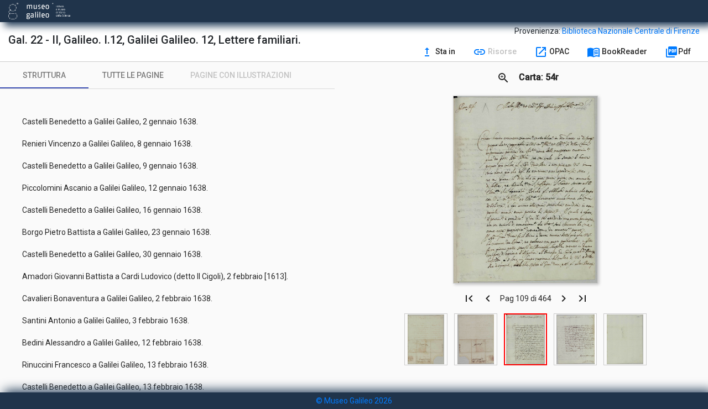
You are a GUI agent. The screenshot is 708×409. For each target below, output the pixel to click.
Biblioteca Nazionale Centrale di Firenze (631, 31)
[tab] (44, 75)
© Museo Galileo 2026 (354, 400)
